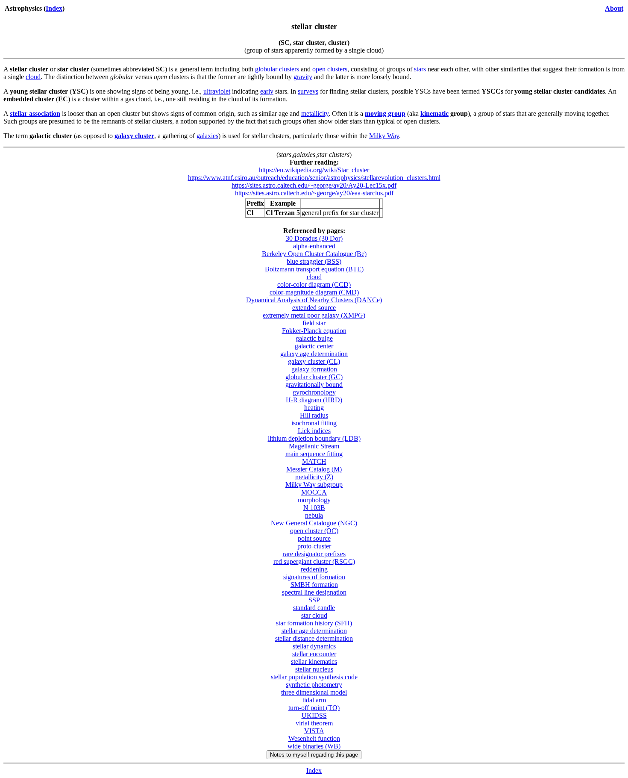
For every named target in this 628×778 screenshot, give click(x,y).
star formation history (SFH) (314, 623)
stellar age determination (314, 630)
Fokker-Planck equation (314, 330)
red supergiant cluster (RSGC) (314, 561)
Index (54, 8)
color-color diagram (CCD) (314, 284)
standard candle (314, 607)
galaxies (207, 135)
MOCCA (314, 492)
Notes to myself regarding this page (314, 754)
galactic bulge (314, 338)
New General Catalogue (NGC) (314, 523)
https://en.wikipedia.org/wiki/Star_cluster (314, 170)
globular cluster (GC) (314, 376)
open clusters (329, 69)
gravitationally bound (314, 384)
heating (314, 407)
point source (314, 538)
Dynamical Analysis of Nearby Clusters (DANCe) (314, 300)
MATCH (314, 461)
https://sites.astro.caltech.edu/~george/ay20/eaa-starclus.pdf (314, 193)
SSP (314, 600)
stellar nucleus (314, 669)
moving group (385, 113)
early (266, 91)
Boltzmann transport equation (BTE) (314, 269)
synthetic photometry (314, 684)
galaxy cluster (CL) (314, 361)
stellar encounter (314, 653)
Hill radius (314, 415)
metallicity (315, 113)
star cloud (314, 615)
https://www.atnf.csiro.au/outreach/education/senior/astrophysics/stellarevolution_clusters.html (314, 177)
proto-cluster (314, 546)
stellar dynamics (314, 646)
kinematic (434, 113)
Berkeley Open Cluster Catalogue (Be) (314, 253)
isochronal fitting (314, 423)
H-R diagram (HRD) (314, 400)
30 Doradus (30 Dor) (314, 238)
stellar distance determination (314, 638)
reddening (314, 569)
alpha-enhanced (314, 246)
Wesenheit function (314, 738)
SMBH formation (314, 584)
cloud (33, 76)
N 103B (314, 507)
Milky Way (384, 135)
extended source (314, 307)
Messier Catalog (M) (314, 469)
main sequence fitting (314, 453)
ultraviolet (216, 91)
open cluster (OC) (314, 530)
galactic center (314, 346)
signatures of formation (314, 577)
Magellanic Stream (314, 446)
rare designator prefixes (314, 553)
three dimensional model (314, 692)
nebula (314, 515)
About (614, 8)
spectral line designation (314, 592)
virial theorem (314, 723)
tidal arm (314, 700)
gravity (302, 76)
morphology (314, 500)
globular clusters (277, 69)
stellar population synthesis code (314, 677)
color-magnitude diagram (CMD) (314, 292)
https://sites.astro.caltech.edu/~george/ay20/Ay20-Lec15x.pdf (314, 185)
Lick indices (314, 430)
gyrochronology (314, 392)
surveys (308, 91)
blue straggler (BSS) (314, 261)
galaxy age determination (314, 353)
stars (420, 69)
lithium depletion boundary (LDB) (314, 438)
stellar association (35, 113)
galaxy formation (314, 369)
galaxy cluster (134, 135)
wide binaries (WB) (314, 746)
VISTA (314, 730)
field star (314, 323)
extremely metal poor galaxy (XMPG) (314, 315)
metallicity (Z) (314, 476)
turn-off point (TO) (314, 707)
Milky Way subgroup (314, 484)
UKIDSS (314, 715)
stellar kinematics (314, 661)
